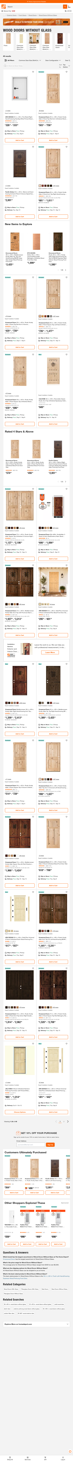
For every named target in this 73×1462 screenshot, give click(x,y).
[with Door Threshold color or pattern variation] (43, 604)
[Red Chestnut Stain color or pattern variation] (45, 316)
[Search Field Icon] (65, 7)
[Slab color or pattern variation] (40, 604)
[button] (64, 65)
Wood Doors (32, 15)
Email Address (21, 1141)
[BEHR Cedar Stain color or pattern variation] (12, 703)
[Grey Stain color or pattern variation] (51, 316)
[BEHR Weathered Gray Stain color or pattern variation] (43, 703)
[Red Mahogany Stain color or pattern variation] (9, 528)
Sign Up (50, 1145)
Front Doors (22, 15)
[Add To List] (33, 71)
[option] (68, 1121)
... (4, 15)
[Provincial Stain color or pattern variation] (17, 528)
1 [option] (60, 1121)
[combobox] (35, 7)
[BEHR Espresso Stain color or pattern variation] (48, 186)
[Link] (19, 107)
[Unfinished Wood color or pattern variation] (40, 186)
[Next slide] (65, 270)
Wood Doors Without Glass (48, 15)
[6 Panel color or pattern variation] (6, 931)
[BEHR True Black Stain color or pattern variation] (51, 186)
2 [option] (63, 1121)
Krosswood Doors (9, 1259)
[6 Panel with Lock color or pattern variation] (12, 931)
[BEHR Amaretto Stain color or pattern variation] (43, 186)
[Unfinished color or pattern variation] (40, 316)
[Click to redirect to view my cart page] (69, 6)
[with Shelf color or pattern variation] (45, 604)
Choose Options (20, 1112)
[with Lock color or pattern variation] (48, 604)
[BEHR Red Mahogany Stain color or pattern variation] (45, 186)
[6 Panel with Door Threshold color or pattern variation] (9, 931)
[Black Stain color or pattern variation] (48, 316)
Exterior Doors (12, 15)
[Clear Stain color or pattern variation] (43, 316)
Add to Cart (20, 140)
